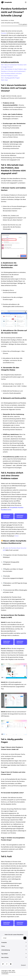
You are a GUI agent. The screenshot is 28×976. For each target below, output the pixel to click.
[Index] (6, 2)
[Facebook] (6, 964)
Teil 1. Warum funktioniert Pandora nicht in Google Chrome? (14, 66)
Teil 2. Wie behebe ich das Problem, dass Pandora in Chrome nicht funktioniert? (13, 70)
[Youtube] (10, 964)
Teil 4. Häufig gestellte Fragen (10, 78)
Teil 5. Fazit (4, 80)
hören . (17, 536)
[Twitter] (3, 964)
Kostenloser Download (6, 516)
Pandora (3, 33)
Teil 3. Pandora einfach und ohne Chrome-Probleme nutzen (11, 74)
